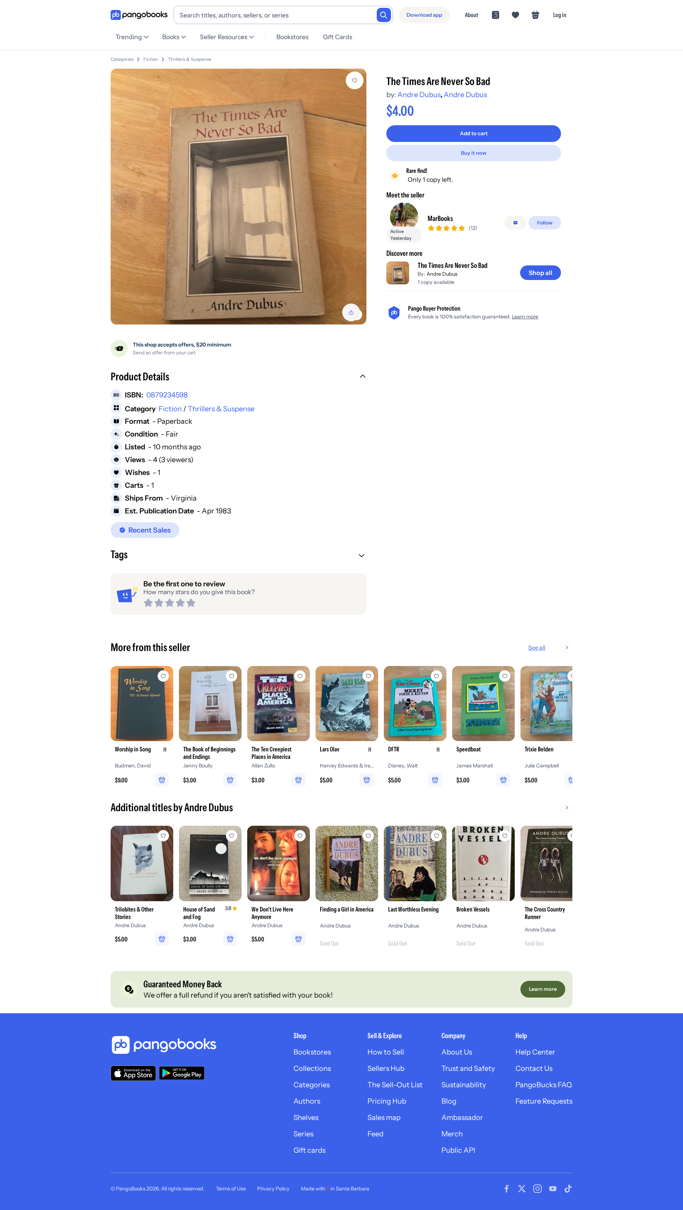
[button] (238, 377)
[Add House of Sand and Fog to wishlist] (231, 835)
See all (536, 647)
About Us (456, 1052)
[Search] (384, 15)
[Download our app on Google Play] (182, 1073)
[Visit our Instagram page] (537, 1188)
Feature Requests (543, 1101)
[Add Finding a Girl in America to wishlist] (368, 835)
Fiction (150, 59)
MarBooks (440, 218)
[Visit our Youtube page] (553, 1188)
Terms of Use (231, 1188)
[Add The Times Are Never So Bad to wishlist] (355, 80)
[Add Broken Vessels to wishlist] (504, 835)
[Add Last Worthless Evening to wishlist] (436, 835)
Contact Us (533, 1068)
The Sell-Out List (395, 1084)
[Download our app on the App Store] (133, 1073)
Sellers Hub (385, 1068)
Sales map (384, 1117)
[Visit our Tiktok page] (568, 1188)
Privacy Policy (273, 1188)
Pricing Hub (386, 1101)
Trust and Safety (468, 1068)
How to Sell (385, 1052)
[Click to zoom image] (238, 196)
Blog (448, 1101)
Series (303, 1134)
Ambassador (462, 1117)
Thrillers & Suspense (189, 59)
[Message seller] (515, 222)
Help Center (535, 1052)
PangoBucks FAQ (543, 1084)
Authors (306, 1101)
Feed (375, 1134)
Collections (312, 1068)
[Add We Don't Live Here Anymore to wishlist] (300, 835)
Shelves (305, 1117)
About (471, 15)
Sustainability (463, 1084)
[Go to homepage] (139, 15)
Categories (122, 59)
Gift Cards (337, 37)
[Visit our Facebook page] (506, 1188)
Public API (458, 1150)
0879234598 (167, 395)
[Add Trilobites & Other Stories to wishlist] (163, 835)
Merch (452, 1134)
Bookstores (292, 37)
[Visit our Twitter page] (522, 1188)
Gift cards (309, 1150)
